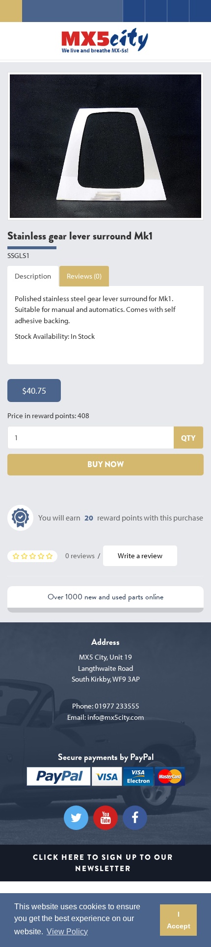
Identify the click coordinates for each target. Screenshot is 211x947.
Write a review (140, 555)
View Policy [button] (67, 931)
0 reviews (80, 555)
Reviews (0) (84, 276)
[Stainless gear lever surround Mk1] (105, 146)
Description (33, 276)
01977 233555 (117, 705)
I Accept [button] (178, 920)
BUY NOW (105, 464)
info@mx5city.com (115, 717)
